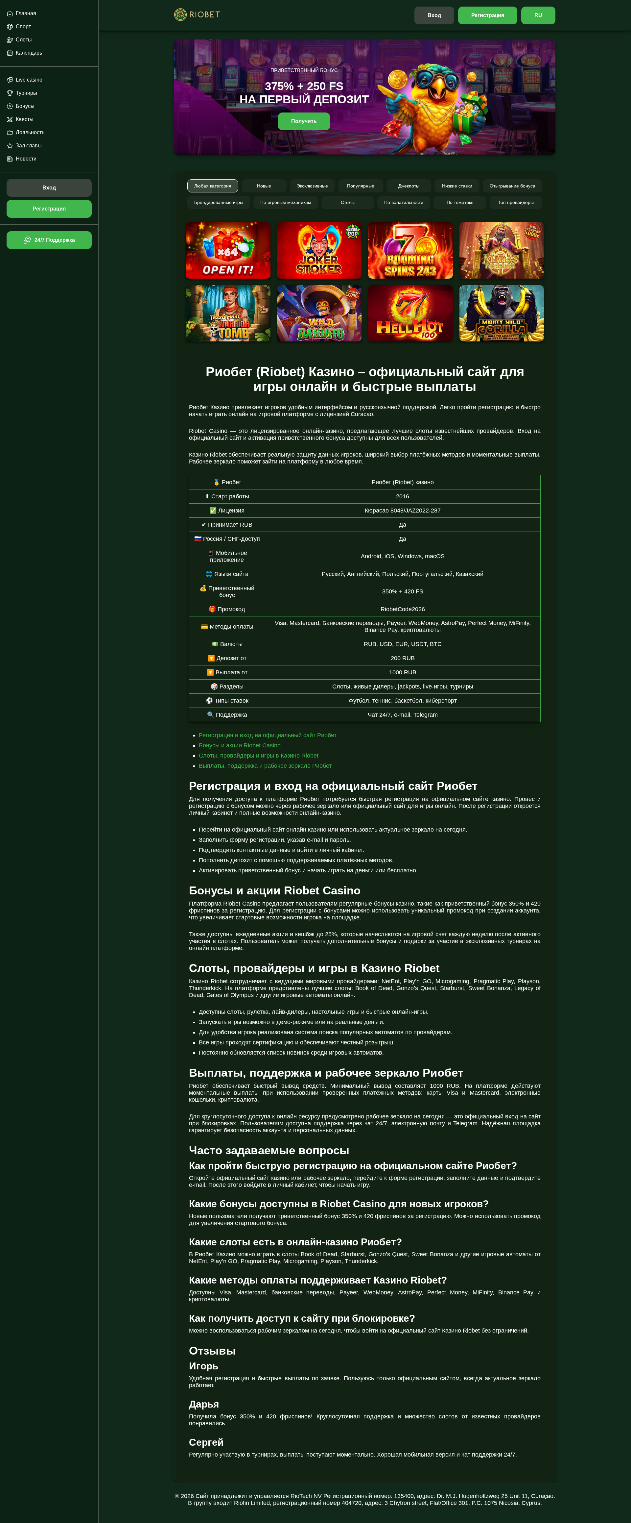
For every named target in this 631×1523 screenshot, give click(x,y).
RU (538, 15)
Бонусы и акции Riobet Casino (240, 745)
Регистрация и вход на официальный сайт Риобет (268, 735)
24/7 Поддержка (55, 240)
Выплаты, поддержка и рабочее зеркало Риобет (265, 765)
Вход (434, 15)
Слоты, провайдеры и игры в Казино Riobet (258, 755)
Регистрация (487, 15)
